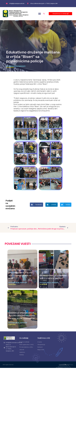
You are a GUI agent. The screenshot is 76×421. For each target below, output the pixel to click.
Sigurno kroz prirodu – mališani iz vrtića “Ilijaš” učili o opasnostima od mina (20, 274)
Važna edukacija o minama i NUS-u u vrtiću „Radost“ (53, 277)
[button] (40, 14)
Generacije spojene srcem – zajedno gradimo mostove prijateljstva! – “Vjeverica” (22, 315)
